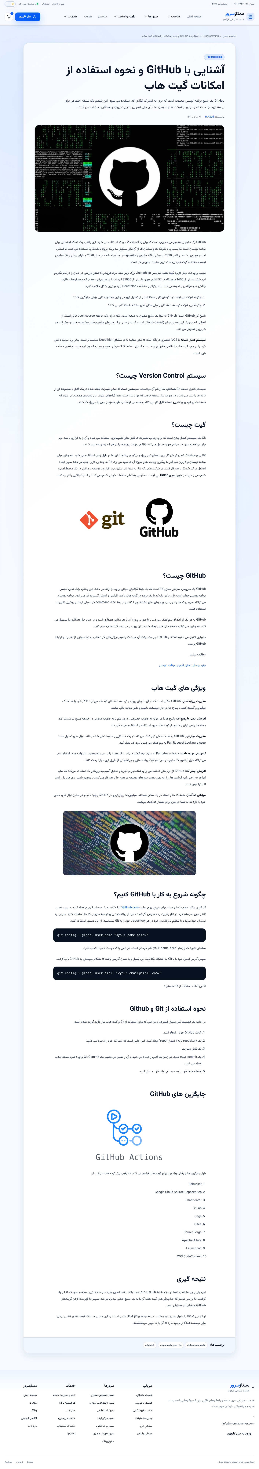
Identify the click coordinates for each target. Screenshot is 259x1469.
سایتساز (102, 16)
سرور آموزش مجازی (103, 1433)
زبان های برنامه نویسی (170, 1345)
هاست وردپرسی (143, 1403)
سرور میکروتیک (105, 1418)
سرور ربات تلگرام (105, 1426)
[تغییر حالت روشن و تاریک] (10, 4)
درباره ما (32, 1426)
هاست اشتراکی (144, 1395)
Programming (211, 36)
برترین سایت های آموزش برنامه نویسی (182, 665)
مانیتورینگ (108, 1441)
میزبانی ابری (146, 1426)
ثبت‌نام (45, 4)
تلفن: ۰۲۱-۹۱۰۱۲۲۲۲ (244, 4)
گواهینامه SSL (67, 1403)
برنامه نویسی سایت (196, 1345)
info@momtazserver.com (238, 1424)
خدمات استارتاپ (66, 1426)
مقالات (88, 16)
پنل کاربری (25, 16)
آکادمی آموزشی (29, 1418)
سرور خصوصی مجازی (102, 1395)
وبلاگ (34, 1410)
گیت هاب (150, 1345)
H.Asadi (209, 117)
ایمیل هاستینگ (143, 1418)
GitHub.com (130, 907)
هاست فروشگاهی (142, 1410)
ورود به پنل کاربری (239, 1433)
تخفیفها (71, 1433)
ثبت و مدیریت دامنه (64, 1395)
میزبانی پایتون (144, 1433)
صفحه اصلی (194, 16)
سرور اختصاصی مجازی (101, 1403)
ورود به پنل (58, 4)
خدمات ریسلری (66, 1418)
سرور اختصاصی (105, 1410)
